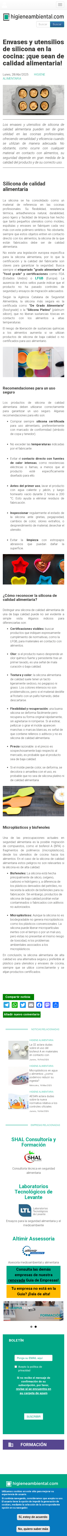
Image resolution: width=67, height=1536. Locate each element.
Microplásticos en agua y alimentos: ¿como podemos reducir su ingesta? (43, 1075)
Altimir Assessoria (34, 1239)
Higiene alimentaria (41, 1040)
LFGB (39, 278)
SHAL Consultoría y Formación (33, 1142)
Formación (33, 1444)
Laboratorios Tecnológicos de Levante (33, 1192)
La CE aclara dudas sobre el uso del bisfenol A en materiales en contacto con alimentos (43, 1051)
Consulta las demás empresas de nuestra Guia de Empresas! (33, 1274)
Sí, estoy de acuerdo (33, 1517)
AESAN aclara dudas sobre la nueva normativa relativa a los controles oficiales (43, 1101)
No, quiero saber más (33, 1528)
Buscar (57, 24)
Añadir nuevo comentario (22, 1014)
